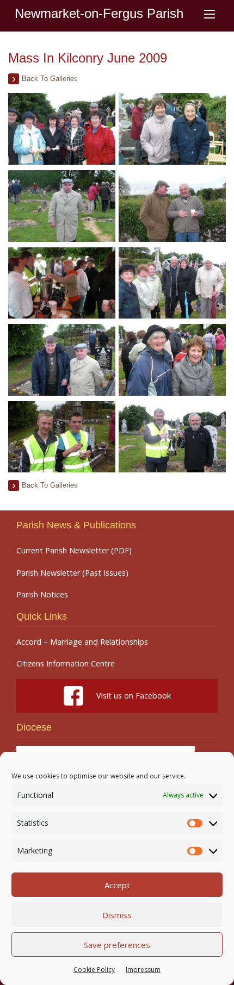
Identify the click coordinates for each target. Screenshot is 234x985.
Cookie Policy (94, 969)
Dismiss (117, 914)
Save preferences (117, 944)
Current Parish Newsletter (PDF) (74, 550)
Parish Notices (42, 595)
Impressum (143, 969)
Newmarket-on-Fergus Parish (99, 13)
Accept (117, 885)
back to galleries (50, 78)
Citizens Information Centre (65, 664)
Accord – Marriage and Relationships (82, 642)
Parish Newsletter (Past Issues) (72, 573)
